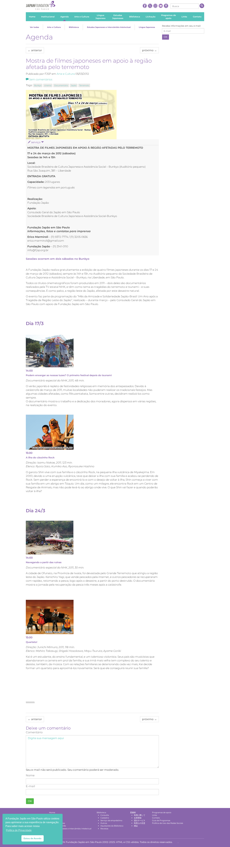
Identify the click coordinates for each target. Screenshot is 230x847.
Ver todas (34, 27)
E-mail (30, 786)
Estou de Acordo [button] (32, 838)
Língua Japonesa (147, 27)
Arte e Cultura (54, 27)
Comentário (34, 732)
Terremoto (84, 85)
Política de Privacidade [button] (19, 830)
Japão (73, 85)
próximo (149, 50)
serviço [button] (36, 142)
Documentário (61, 85)
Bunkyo (37, 85)
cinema (47, 85)
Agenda (39, 37)
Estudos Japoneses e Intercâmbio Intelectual (109, 27)
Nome (30, 775)
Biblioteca (74, 27)
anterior (35, 50)
